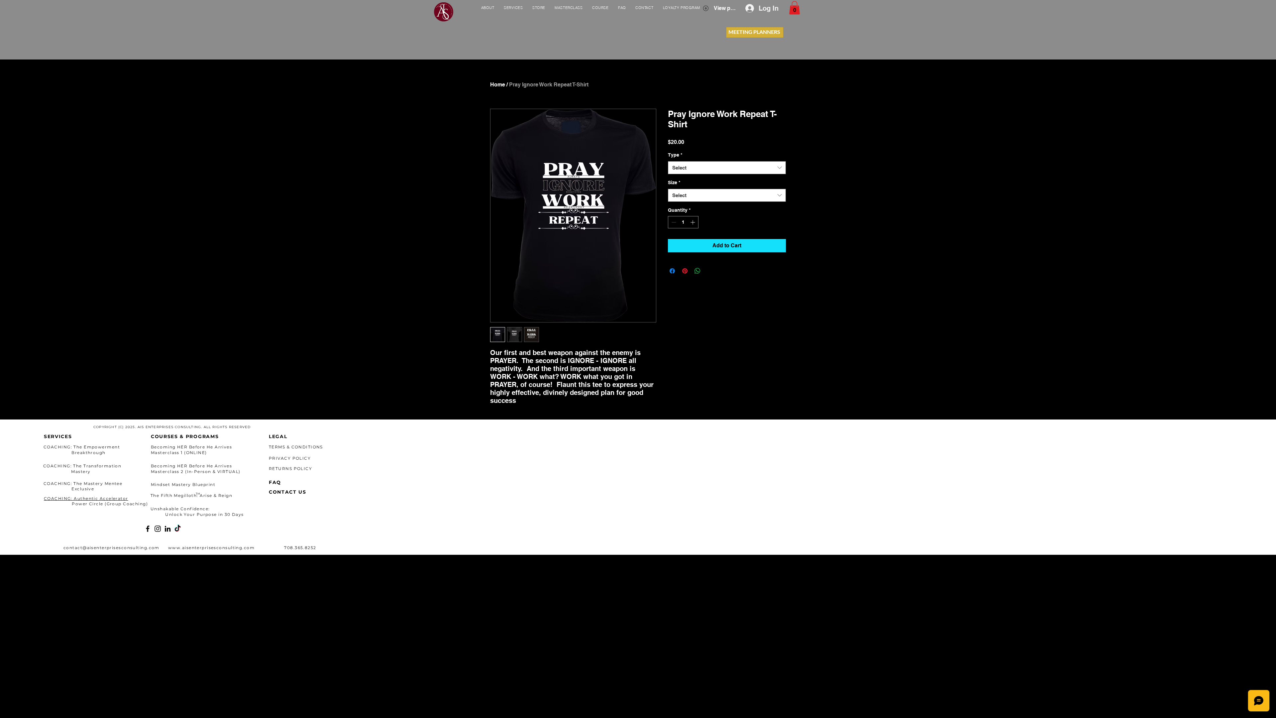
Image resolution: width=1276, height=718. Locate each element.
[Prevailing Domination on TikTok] (177, 529)
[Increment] (693, 222)
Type (675, 155)
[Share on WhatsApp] (697, 271)
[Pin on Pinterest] (685, 271)
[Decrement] (673, 222)
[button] (794, 8)
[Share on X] (710, 271)
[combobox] (727, 167)
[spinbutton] (683, 222)
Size (674, 182)
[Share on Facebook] (672, 271)
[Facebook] (148, 529)
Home (497, 84)
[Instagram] (158, 529)
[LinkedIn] (167, 529)
